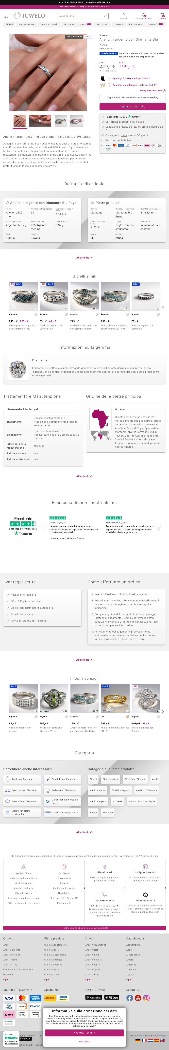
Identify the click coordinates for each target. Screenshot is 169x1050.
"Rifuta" (83, 1021)
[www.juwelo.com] (162, 1040)
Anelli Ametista (93, 959)
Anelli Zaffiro (10, 964)
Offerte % (118, 24)
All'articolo (82, 258)
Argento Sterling (16, 225)
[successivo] (162, 307)
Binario (10, 238)
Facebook (129, 998)
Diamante (96, 213)
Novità (85, 24)
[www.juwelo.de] (137, 1040)
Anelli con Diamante (146, 790)
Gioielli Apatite (52, 969)
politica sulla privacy (83, 1026)
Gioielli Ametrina (53, 964)
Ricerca (105, 16)
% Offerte (117, 801)
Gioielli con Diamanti (135, 779)
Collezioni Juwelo (49, 24)
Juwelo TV (155, 24)
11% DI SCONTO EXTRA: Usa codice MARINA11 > (84, 2)
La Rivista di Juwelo (64, 888)
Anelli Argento (93, 969)
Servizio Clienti (24, 873)
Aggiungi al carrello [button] (132, 107)
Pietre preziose (110, 779)
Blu (92, 238)
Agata (129, 950)
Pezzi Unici (102, 24)
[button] (5, 15)
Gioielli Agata (51, 950)
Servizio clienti (104, 901)
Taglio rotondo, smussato (125, 227)
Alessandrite (133, 955)
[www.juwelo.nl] (150, 1040)
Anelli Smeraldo (11, 955)
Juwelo (35, 238)
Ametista (131, 969)
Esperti (64, 883)
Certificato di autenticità (23, 878)
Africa (119, 238)
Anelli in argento (98, 801)
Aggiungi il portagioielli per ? (131, 78)
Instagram (146, 998)
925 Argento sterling (38, 227)
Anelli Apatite (92, 964)
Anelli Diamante (11, 950)
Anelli (155, 779)
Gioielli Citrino (52, 974)
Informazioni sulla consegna (23, 898)
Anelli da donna (98, 790)
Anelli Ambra (92, 955)
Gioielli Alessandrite (55, 955)
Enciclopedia (135, 24)
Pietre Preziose (26, 24)
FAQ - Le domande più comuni (23, 903)
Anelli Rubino (10, 959)
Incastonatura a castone (150, 227)
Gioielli (9, 24)
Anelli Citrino (92, 974)
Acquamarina (133, 945)
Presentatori (64, 878)
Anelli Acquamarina (95, 945)
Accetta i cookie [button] (84, 1033)
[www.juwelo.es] (156, 1040)
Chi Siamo (64, 873)
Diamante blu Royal (124, 214)
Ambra (130, 959)
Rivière (93, 812)
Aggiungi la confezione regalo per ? (135, 85)
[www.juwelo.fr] (144, 1040)
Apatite (130, 974)
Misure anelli (64, 903)
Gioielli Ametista (53, 959)
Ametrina (131, 964)
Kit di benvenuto (23, 883)
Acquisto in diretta (24, 888)
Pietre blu (108, 812)
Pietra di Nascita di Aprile (141, 801)
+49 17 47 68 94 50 (104, 906)
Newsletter (64, 893)
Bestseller (69, 24)
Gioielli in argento (121, 790)
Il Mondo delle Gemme (63, 898)
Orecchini (8, 974)
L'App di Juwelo (23, 893)
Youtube (138, 998)
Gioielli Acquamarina (55, 945)
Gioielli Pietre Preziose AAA (18, 969)
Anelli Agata (91, 950)
